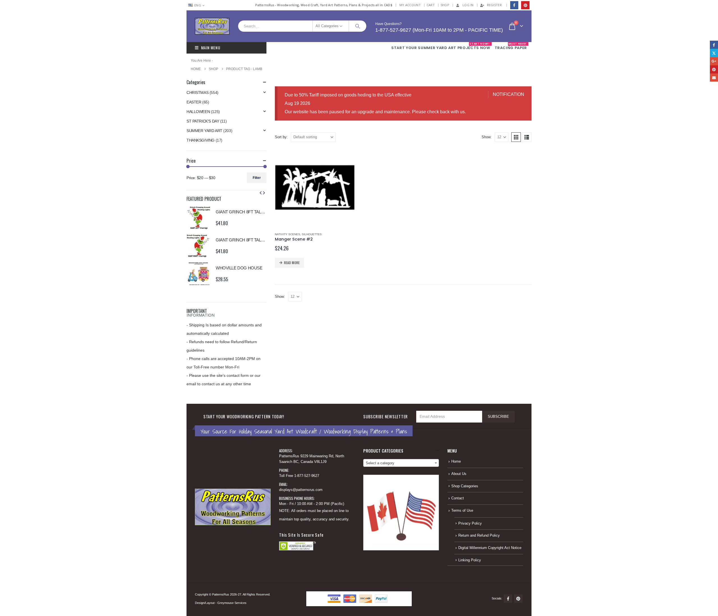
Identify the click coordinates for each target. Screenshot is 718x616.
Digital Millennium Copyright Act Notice (489, 548)
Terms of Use (462, 511)
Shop (445, 5)
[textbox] (401, 463)
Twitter (714, 53)
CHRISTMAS (197, 92)
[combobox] (401, 463)
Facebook (508, 598)
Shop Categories (464, 486)
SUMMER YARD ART (204, 130)
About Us (458, 474)
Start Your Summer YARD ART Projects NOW (440, 46)
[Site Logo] (212, 26)
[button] (516, 137)
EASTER (194, 102)
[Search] (357, 26)
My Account (410, 5)
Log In (468, 5)
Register (494, 5)
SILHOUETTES (312, 234)
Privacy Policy (470, 523)
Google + (714, 61)
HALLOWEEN (198, 111)
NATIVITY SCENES (287, 234)
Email (714, 77)
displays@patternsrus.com (301, 490)
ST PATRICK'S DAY (203, 121)
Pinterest (518, 598)
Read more (292, 262)
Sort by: (281, 137)
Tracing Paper (511, 46)
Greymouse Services (232, 603)
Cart (431, 5)
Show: (487, 137)
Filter (257, 178)
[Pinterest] (525, 5)
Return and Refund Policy (479, 535)
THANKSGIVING (201, 140)
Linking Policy (469, 560)
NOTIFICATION (508, 94)
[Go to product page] (315, 187)
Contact (457, 498)
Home (456, 461)
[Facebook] (514, 5)
